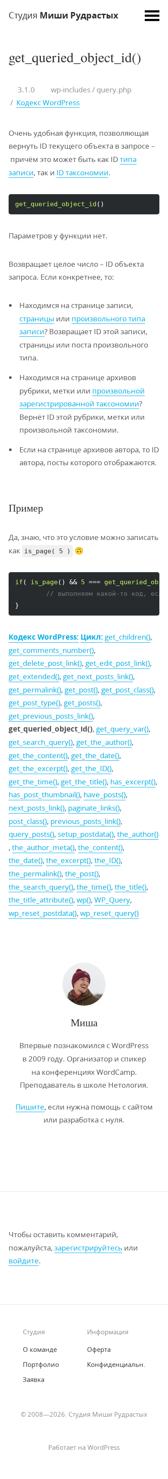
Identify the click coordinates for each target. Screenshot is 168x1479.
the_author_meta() (43, 847)
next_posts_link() (37, 808)
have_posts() (105, 794)
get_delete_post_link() (45, 663)
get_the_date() (95, 755)
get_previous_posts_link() (51, 716)
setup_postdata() (86, 834)
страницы (36, 318)
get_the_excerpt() (38, 768)
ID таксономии (82, 172)
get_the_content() (38, 755)
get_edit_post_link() (117, 663)
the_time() (94, 887)
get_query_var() (122, 729)
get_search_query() (41, 742)
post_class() (28, 821)
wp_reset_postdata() (43, 913)
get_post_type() (34, 702)
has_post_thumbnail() (44, 794)
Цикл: (92, 637)
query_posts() (31, 834)
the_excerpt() (68, 860)
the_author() (138, 834)
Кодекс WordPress (48, 102)
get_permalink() (35, 690)
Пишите (30, 1107)
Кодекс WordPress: (44, 637)
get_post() (81, 690)
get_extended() (34, 676)
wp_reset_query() (109, 913)
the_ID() (107, 860)
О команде (40, 1349)
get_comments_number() (51, 650)
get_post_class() (127, 690)
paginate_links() (94, 808)
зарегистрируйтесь (88, 1248)
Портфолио (41, 1364)
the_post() (82, 873)
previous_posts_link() (85, 821)
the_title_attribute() (41, 900)
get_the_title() (84, 782)
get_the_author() (104, 742)
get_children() (127, 637)
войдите (24, 1261)
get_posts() (82, 702)
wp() (84, 900)
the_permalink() (35, 873)
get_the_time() (33, 782)
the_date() (26, 860)
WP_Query (112, 900)
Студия (63, 15)
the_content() (100, 847)
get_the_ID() (91, 768)
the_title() (130, 887)
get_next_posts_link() (98, 676)
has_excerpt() (133, 782)
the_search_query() (41, 887)
